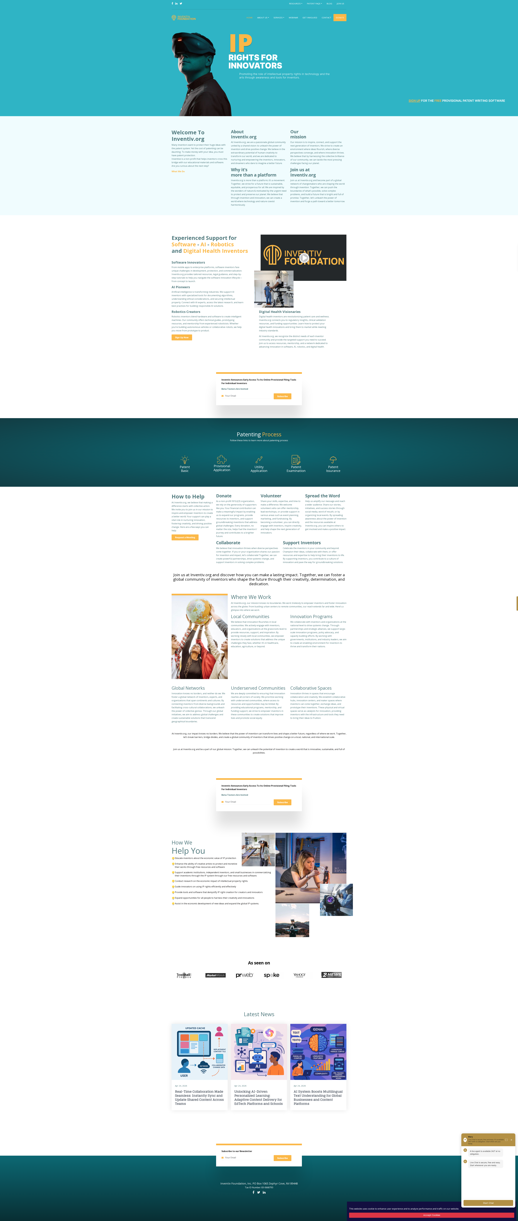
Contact (326, 17)
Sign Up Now (182, 337)
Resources (295, 3)
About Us (262, 17)
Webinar (293, 17)
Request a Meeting (185, 537)
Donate (340, 17)
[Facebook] (172, 3)
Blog (329, 3)
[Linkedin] (176, 3)
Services (278, 17)
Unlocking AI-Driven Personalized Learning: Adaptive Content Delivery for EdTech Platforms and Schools (258, 1098)
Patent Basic (185, 469)
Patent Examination (296, 469)
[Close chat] (511, 1140)
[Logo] (184, 18)
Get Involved (310, 17)
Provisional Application (222, 468)
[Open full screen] (506, 1140)
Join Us (340, 3)
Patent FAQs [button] (313, 3)
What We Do (178, 171)
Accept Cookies (431, 1215)
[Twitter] (181, 3)
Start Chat (488, 1203)
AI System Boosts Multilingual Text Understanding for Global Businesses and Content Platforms (318, 1098)
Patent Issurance (333, 469)
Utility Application (259, 469)
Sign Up (414, 100)
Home (249, 17)
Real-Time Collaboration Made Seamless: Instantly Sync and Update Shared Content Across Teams (199, 1098)
